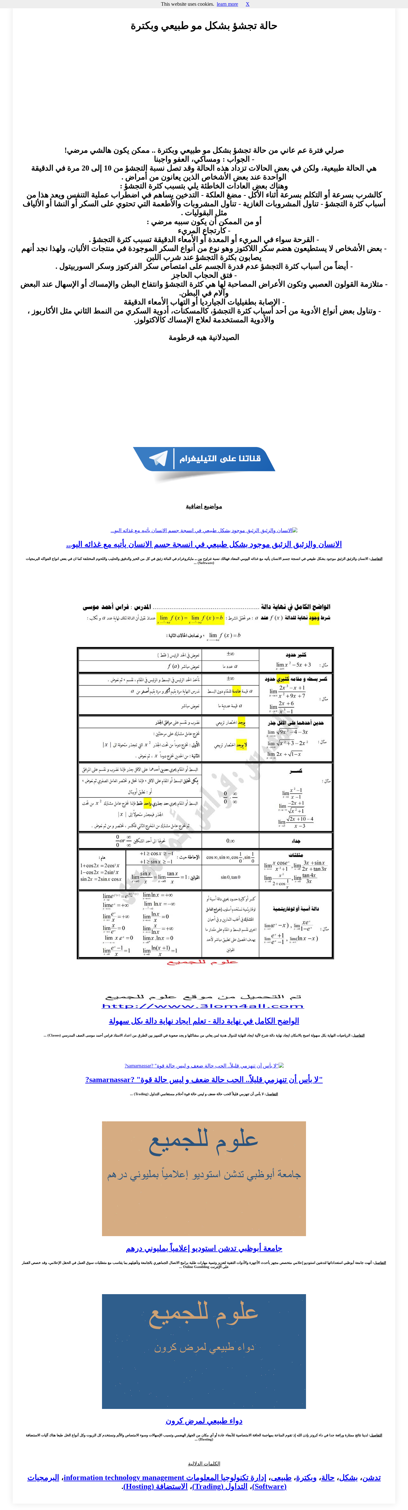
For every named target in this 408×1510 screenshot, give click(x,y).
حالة (328, 1477)
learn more (227, 4)
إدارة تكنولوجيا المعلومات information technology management (165, 1477)
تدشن (371, 1477)
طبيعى (281, 1477)
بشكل (348, 1477)
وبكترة (306, 1477)
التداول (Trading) (220, 1486)
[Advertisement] (204, 94)
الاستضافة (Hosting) (155, 1486)
